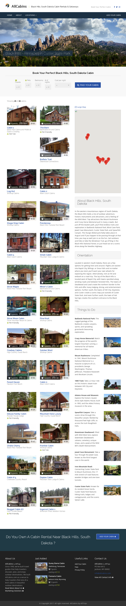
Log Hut (11, 191)
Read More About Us (14, 588)
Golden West (46, 350)
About (19, 15)
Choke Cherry (13, 446)
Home (9, 15)
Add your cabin (107, 536)
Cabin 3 (43, 382)
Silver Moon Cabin (15, 318)
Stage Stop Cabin (15, 223)
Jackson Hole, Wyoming (57, 579)
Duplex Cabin (46, 477)
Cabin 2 (43, 191)
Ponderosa (45, 223)
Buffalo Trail (46, 159)
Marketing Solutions (13, 591)
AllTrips (18, 564)
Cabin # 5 (11, 477)
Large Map (81, 107)
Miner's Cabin (46, 287)
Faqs (76, 567)
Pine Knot (44, 318)
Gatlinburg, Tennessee (57, 566)
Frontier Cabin (47, 446)
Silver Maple (13, 287)
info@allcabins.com (103, 573)
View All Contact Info (103, 577)
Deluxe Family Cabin (16, 414)
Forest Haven (13, 382)
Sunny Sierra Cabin (56, 563)
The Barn (44, 128)
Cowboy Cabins (14, 350)
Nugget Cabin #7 (15, 509)
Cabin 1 (10, 128)
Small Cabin (45, 255)
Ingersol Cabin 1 (47, 509)
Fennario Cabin (55, 576)
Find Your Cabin (89, 85)
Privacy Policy (80, 570)
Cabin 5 (10, 255)
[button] (105, 162)
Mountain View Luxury (50, 414)
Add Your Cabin (113, 15)
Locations (30, 15)
